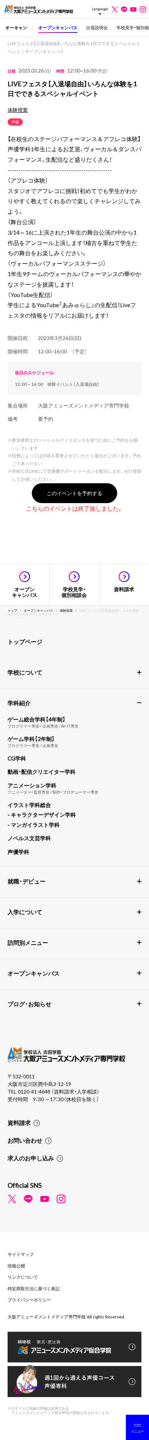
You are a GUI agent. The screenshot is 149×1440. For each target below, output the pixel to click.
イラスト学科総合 (29, 805)
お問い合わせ (25, 1140)
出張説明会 (97, 27)
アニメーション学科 (32, 785)
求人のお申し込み (31, 1157)
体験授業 (18, 109)
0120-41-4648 (34, 1091)
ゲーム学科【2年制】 (31, 739)
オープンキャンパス (57, 27)
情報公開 (16, 1265)
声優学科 (18, 852)
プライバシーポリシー (29, 1299)
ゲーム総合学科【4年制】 (36, 719)
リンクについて (23, 1277)
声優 (15, 122)
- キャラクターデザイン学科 (42, 815)
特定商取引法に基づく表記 (34, 1288)
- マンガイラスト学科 (34, 825)
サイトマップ (21, 1254)
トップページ (25, 641)
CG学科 (17, 758)
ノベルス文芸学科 (29, 838)
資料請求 (19, 1122)
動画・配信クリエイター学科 (42, 772)
